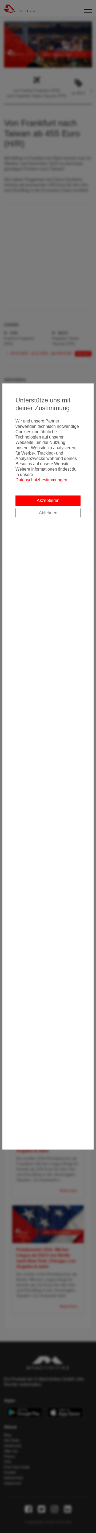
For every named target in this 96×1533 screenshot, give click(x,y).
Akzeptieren (48, 500)
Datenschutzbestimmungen (41, 480)
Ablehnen (48, 512)
